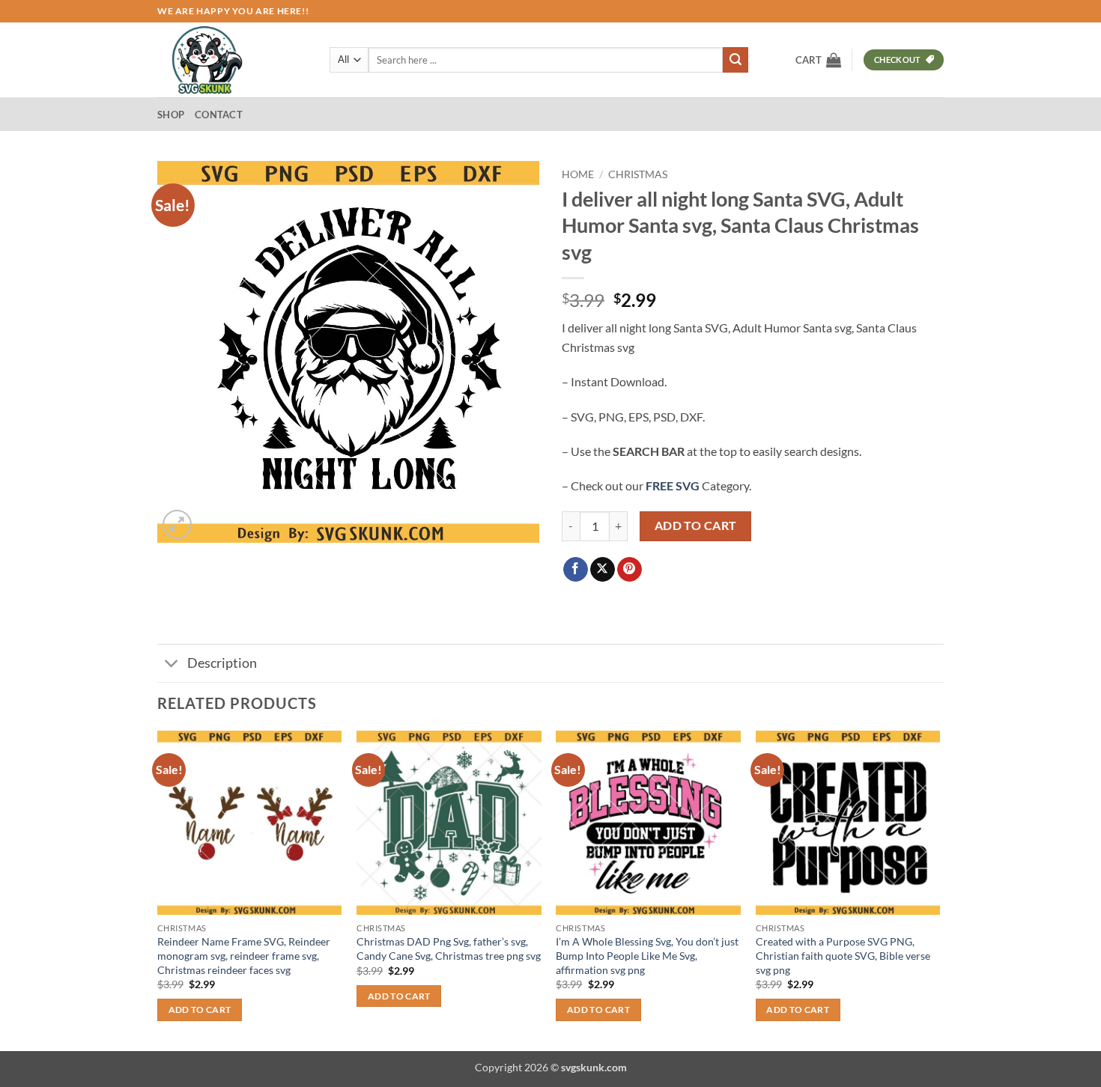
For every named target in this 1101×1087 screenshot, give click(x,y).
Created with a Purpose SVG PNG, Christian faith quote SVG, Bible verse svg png (843, 955)
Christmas (637, 174)
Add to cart (696, 525)
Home (578, 174)
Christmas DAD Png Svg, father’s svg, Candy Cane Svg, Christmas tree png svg (449, 948)
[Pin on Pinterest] (629, 569)
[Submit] (735, 60)
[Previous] (158, 889)
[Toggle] (171, 665)
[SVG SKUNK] (232, 59)
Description (222, 663)
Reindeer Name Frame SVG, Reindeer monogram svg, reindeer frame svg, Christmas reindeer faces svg (243, 955)
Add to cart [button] (200, 1009)
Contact (219, 115)
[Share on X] (602, 569)
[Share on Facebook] (575, 569)
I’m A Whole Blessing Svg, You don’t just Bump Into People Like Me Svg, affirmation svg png (647, 955)
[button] (818, 59)
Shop (170, 115)
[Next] (939, 889)
